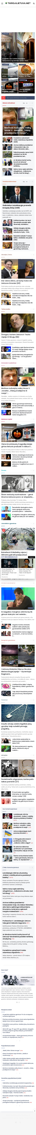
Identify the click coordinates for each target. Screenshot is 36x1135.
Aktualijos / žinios (6, 255)
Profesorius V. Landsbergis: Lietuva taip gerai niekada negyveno (16, 922)
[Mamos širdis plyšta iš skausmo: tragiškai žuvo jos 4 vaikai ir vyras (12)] (6, 463)
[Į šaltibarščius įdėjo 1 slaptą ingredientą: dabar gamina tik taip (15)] (6, 686)
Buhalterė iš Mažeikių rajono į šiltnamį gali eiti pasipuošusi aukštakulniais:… (14, 554)
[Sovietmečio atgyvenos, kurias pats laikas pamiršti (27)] (18, 47)
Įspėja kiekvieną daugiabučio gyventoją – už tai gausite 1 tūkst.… (22, 357)
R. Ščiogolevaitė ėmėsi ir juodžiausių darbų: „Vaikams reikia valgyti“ (23, 841)
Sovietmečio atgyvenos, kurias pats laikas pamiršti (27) (17, 780)
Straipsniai (5, 64)
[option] (18, 62)
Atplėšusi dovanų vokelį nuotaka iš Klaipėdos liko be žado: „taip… (22, 296)
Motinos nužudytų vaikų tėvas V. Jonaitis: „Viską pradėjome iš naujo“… (15, 390)
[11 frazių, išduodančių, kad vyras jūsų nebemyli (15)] (9, 70)
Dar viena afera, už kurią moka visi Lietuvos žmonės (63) (16, 282)
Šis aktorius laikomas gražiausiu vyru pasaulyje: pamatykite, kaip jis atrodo (23, 849)
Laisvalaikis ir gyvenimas (8, 523)
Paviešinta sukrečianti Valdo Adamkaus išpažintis (14, 951)
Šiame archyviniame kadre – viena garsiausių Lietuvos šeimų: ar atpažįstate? (23, 858)
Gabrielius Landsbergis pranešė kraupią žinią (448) (17, 206)
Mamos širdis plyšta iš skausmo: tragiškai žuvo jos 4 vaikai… (22, 464)
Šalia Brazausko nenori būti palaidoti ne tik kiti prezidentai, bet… (23, 154)
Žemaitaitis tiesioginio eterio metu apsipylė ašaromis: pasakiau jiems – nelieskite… (22, 509)
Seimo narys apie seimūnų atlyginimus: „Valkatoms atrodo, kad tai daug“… (23, 171)
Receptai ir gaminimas (8, 640)
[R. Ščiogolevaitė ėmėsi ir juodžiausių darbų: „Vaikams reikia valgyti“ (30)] (7, 841)
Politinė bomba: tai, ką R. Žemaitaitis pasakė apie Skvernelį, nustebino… (22, 222)
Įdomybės (5, 33)
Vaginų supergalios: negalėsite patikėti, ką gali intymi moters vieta (23, 801)
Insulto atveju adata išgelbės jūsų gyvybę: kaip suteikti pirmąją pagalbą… (16, 726)
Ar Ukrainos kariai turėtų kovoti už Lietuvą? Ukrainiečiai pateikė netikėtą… (22, 163)
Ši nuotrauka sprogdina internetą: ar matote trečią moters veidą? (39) (22, 794)
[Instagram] (19, 1002)
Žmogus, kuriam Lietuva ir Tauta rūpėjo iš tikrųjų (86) (15, 335)
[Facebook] (17, 1002)
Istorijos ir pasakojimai (8, 583)
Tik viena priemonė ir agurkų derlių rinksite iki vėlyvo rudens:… (22, 748)
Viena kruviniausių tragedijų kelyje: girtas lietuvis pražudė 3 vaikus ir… (16, 445)
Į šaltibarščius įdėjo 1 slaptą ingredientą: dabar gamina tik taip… (23, 686)
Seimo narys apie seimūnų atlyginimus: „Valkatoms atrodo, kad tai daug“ (18, 891)
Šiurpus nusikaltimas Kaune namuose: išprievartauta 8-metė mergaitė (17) (22, 413)
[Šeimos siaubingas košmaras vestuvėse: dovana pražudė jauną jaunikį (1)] (6, 456)
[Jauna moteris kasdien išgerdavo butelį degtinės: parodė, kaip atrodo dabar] (26, 85)
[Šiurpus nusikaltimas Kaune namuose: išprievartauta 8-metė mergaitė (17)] (6, 412)
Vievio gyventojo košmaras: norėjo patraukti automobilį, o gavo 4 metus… (23, 406)
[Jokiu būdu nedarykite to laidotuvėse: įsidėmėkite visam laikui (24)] (6, 740)
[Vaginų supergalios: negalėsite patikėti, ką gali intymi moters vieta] (6, 801)
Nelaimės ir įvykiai (6, 419)
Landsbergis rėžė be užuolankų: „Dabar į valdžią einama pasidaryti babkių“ (23, 817)
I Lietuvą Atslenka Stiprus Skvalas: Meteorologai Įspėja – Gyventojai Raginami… (16, 671)
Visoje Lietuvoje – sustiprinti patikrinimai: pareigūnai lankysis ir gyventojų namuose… (22, 246)
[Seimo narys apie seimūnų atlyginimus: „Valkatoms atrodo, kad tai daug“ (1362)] (7, 171)
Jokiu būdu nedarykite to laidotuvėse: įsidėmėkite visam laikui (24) (23, 741)
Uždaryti (31, 557)
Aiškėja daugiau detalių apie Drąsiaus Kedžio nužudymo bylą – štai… (22, 230)
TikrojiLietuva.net (5, 988)
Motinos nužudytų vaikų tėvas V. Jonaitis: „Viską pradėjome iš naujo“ (22, 825)
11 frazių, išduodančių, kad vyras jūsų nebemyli (9, 77)
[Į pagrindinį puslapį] (18, 3)
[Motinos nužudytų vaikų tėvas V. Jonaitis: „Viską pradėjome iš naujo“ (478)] (18, 121)
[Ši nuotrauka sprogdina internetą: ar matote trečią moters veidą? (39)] (6, 794)
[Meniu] (2, 4)
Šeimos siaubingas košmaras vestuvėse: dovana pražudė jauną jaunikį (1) (22, 457)
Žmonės (3, 470)
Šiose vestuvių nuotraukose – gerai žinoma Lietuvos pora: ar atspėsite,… (17, 495)
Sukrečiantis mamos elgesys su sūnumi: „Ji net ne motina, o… (22, 634)
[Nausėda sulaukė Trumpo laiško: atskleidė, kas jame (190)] (7, 237)
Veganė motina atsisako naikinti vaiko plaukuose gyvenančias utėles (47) (21, 627)
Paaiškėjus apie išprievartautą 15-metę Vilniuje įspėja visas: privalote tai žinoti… (23, 349)
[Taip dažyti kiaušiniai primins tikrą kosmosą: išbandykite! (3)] (6, 693)
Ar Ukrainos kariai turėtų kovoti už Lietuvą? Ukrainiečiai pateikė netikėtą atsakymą (18, 936)
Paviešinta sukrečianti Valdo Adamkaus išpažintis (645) (23, 140)
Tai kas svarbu (5, 309)
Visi (24, 103)
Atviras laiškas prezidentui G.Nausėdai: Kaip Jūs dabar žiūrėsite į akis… (23, 147)
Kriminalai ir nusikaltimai (8, 363)
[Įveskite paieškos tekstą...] (34, 4)
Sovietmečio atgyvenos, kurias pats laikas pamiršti (17, 60)
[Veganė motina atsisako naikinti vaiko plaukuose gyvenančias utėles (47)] (6, 626)
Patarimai (4, 700)
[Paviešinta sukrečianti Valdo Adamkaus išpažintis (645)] (7, 139)
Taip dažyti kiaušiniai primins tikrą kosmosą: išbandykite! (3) (22, 694)
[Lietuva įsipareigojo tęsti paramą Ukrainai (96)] (7, 833)
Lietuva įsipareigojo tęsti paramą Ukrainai (22, 832)
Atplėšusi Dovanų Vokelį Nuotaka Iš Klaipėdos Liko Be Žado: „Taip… (22, 303)
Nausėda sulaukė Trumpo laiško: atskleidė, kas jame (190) (23, 238)
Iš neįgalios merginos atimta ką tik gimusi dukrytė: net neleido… (23, 516)
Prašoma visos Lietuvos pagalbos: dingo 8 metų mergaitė (20, 97)
